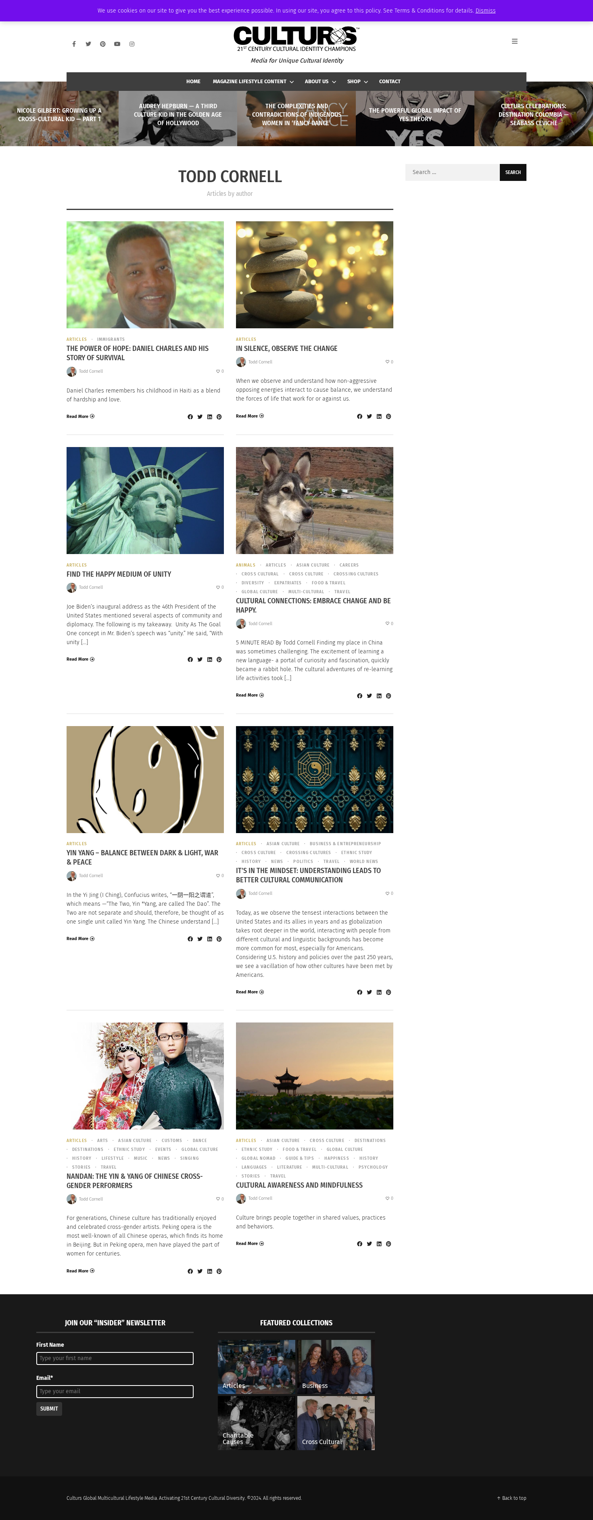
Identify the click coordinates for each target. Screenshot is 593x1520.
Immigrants (111, 339)
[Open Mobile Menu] (519, 44)
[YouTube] (117, 44)
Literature (289, 1167)
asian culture (313, 565)
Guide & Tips (300, 1158)
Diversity (253, 583)
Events (163, 1149)
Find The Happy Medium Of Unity (119, 574)
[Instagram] (132, 44)
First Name (50, 1345)
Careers (349, 565)
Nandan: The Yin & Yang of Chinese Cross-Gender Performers (135, 1181)
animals (246, 565)
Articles (77, 339)
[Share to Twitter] (200, 417)
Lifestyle (113, 1158)
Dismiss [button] (486, 10)
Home (193, 81)
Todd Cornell (91, 371)
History (251, 861)
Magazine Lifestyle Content (249, 81)
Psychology (373, 1167)
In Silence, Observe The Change (287, 348)
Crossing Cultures (356, 574)
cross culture (306, 574)
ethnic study (356, 852)
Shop (354, 81)
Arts (102, 1140)
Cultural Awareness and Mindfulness (299, 1185)
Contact (390, 81)
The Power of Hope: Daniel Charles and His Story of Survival (138, 353)
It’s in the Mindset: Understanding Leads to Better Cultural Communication (308, 875)
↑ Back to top (511, 1498)
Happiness (336, 1158)
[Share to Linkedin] (209, 417)
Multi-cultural (306, 592)
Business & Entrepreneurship (345, 844)
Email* (44, 1378)
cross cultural (260, 574)
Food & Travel (328, 583)
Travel (342, 592)
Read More (77, 416)
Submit (49, 1408)
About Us (316, 81)
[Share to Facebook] (190, 417)
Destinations (88, 1149)
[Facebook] (74, 44)
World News (364, 861)
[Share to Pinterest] (219, 417)
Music (141, 1158)
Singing (189, 1158)
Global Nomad (259, 1158)
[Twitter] (88, 44)
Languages (254, 1167)
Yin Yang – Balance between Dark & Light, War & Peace (142, 857)
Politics (303, 861)
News (277, 861)
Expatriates (288, 583)
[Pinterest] (103, 44)
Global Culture (260, 592)
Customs (172, 1140)
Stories (81, 1167)
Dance (200, 1140)
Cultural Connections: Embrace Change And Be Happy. (313, 605)
